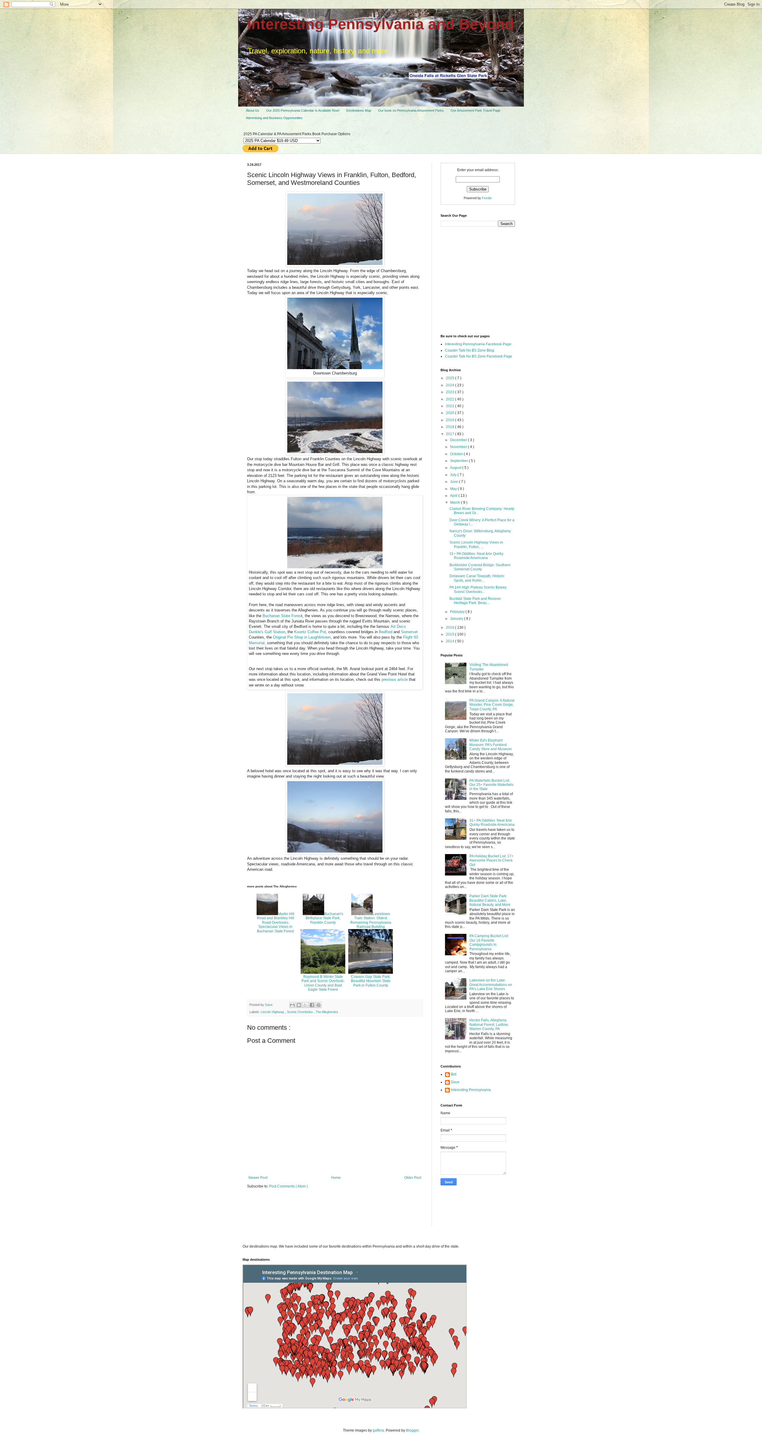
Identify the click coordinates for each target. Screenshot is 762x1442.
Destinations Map (358, 110)
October (457, 454)
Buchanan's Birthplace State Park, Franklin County (324, 918)
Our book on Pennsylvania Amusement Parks (411, 110)
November (459, 447)
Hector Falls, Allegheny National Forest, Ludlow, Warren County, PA (488, 1024)
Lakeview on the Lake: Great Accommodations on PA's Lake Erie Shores (490, 984)
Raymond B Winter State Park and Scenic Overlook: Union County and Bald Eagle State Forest (323, 983)
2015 (450, 634)
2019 (450, 420)
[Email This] (292, 1005)
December (459, 440)
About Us (252, 110)
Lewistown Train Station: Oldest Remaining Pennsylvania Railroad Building (370, 920)
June (454, 482)
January (457, 619)
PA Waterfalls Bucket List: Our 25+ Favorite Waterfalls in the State (491, 784)
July (453, 475)
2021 (450, 406)
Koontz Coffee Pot (310, 632)
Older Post (412, 1178)
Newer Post (258, 1178)
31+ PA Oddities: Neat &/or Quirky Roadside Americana (476, 556)
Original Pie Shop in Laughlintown (302, 637)
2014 (450, 641)
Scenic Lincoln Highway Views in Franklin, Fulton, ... (476, 544)
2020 (450, 413)
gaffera (378, 1430)
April (454, 496)
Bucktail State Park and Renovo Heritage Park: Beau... (475, 601)
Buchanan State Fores (282, 616)
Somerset (409, 632)
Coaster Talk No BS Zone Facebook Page (478, 356)
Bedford (385, 632)
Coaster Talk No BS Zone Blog (469, 350)
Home (336, 1178)
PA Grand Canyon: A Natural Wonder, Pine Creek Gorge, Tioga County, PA (492, 704)
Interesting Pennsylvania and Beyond (380, 24)
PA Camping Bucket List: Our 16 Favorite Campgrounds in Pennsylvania (489, 942)
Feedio (487, 198)
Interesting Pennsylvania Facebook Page (478, 344)
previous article (394, 679)
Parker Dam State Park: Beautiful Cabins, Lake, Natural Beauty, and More (489, 900)
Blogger (412, 1430)
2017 (450, 434)
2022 (450, 399)
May (454, 489)
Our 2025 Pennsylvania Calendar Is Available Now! (302, 110)
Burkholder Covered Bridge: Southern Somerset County (479, 567)
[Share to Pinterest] (318, 1005)
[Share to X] (305, 1005)
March (455, 502)
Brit (453, 1074)
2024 (450, 385)
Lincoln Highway (273, 1012)
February (458, 612)
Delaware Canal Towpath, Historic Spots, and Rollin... (477, 578)
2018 (450, 427)
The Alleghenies (327, 1012)
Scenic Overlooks (300, 1012)
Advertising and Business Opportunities (274, 118)
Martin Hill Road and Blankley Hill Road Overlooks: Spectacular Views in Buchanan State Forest (275, 922)
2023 (450, 392)
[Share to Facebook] (312, 1005)
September (459, 461)
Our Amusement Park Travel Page (475, 110)
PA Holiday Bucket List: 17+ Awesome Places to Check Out (491, 860)
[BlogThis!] (299, 1005)
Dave (455, 1082)
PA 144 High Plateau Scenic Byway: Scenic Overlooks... (478, 589)
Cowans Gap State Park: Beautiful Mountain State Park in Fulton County (371, 981)
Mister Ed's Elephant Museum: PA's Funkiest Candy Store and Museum (490, 744)
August (456, 468)
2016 (450, 627)
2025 (450, 378)
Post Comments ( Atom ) (288, 1186)
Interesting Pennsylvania (471, 1090)
